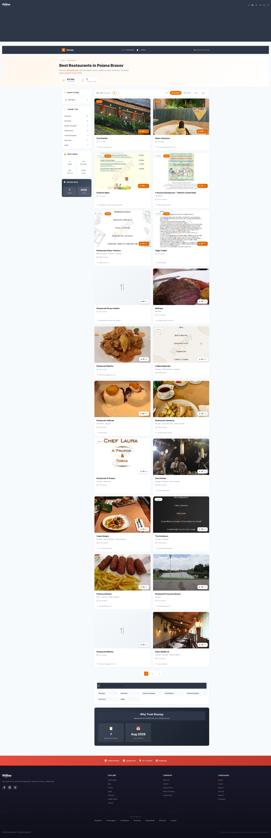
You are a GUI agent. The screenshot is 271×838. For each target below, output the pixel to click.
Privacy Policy (168, 788)
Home (63, 60)
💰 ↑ (196, 93)
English (220, 784)
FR (260, 5)
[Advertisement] (135, 25)
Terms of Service (169, 791)
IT (249, 5)
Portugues (221, 799)
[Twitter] (15, 787)
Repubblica (98, 820)
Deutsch (221, 795)
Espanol (220, 788)
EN (253, 5)
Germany (111, 795)
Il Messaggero (111, 820)
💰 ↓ (204, 93)
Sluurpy (110, 803)
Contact (166, 784)
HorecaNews (124, 820)
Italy (109, 784)
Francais (221, 791)
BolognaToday (150, 820)
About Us (166, 780)
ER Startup (162, 820)
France (110, 788)
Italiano (220, 780)
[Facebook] (4, 787)
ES (256, 5)
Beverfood (137, 820)
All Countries (112, 780)
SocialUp (173, 820)
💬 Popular (187, 93)
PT (268, 5)
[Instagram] (10, 787)
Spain (110, 791)
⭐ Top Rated (175, 93)
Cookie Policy (167, 795)
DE (264, 5)
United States (112, 799)
